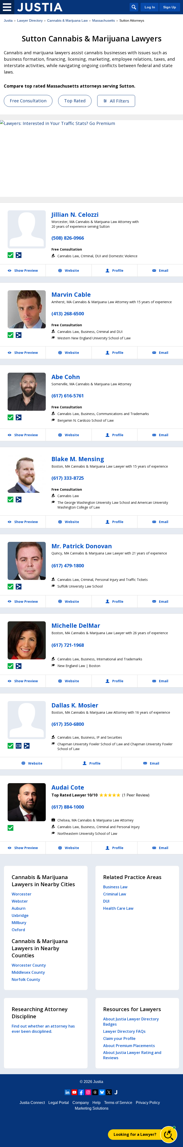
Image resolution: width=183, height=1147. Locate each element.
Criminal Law (114, 894)
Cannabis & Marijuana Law (67, 20)
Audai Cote (67, 787)
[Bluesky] (102, 1092)
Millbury (19, 922)
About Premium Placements (129, 1045)
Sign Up (169, 7)
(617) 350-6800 (67, 724)
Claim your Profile (119, 1038)
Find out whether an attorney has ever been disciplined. (43, 1028)
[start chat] (168, 1134)
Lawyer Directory (30, 20)
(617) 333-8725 (67, 478)
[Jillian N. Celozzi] (27, 229)
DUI (106, 901)
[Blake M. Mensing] (27, 474)
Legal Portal (58, 1103)
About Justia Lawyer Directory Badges (131, 1021)
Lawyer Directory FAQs (124, 1031)
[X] (109, 1092)
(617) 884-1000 (67, 807)
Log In (150, 7)
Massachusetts (103, 20)
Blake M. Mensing (77, 459)
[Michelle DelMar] (27, 640)
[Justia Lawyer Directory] (39, 7)
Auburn (18, 908)
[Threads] (95, 1092)
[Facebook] (81, 1092)
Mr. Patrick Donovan (81, 546)
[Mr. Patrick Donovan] (27, 561)
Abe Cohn (65, 377)
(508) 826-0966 (67, 238)
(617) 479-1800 (67, 565)
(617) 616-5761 (67, 395)
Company (80, 1103)
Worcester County (29, 965)
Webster (20, 901)
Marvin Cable (71, 294)
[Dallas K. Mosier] (27, 720)
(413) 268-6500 (67, 313)
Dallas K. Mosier (74, 705)
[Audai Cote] (27, 802)
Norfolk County (26, 979)
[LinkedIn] (67, 1092)
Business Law (115, 887)
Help (96, 1103)
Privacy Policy (148, 1103)
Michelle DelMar (75, 625)
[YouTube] (74, 1092)
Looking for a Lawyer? (135, 1134)
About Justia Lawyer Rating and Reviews (132, 1055)
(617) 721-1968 (67, 645)
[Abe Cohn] (27, 392)
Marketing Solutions (91, 1108)
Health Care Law (118, 908)
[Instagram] (88, 1092)
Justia (8, 20)
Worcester (21, 894)
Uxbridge (20, 915)
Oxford (18, 929)
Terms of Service (118, 1103)
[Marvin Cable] (27, 309)
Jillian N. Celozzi (75, 214)
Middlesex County (28, 972)
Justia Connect (32, 1103)
